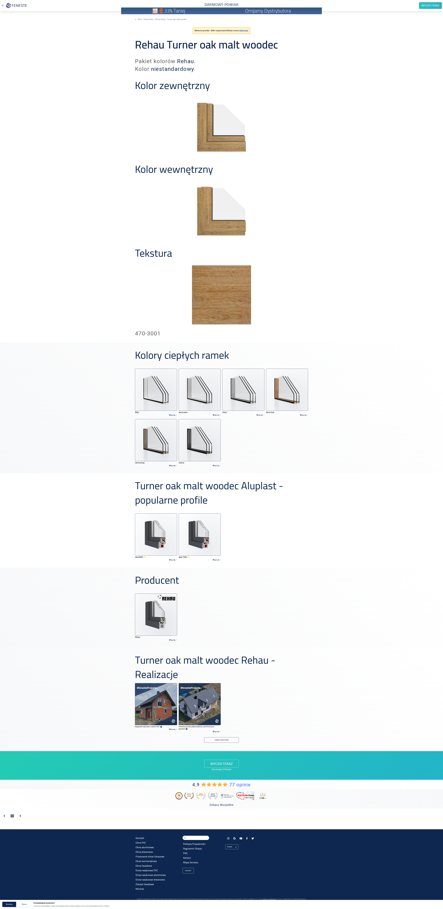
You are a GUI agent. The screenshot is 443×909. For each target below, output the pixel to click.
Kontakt (188, 870)
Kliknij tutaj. (243, 31)
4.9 (221, 784)
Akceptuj (9, 904)
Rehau (185, 61)
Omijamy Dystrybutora (268, 10)
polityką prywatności (269, 899)
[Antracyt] (4, 816)
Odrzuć (24, 904)
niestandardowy (172, 69)
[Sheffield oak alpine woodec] (20, 816)
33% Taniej (174, 10)
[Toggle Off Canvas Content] (3, 5)
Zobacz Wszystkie (221, 805)
